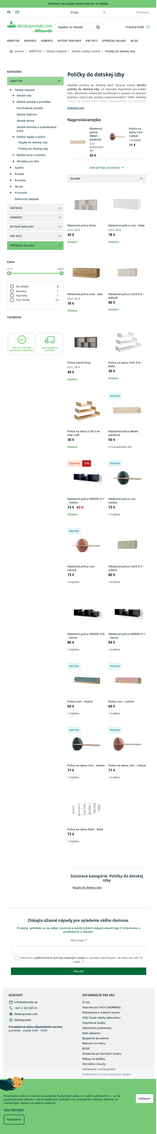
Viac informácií (14, 1109)
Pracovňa (21, 192)
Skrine (19, 186)
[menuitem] (13, 41)
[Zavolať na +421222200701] (11, 12)
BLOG (86, 1048)
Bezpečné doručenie (95, 1038)
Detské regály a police (31, 137)
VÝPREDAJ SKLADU (22, 245)
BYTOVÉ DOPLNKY (22, 226)
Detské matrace (27, 114)
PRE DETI (16, 236)
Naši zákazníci (91, 1033)
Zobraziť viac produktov (104, 167)
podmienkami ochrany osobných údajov (60, 957)
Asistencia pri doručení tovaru (101, 1053)
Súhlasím (144, 1098)
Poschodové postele (30, 108)
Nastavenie (14, 1119)
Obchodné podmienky (96, 1028)
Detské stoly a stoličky (31, 155)
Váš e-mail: (78, 940)
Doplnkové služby (93, 1023)
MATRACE (16, 208)
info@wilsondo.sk (26, 1002)
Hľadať (98, 27)
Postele (19, 174)
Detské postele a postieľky (34, 102)
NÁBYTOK (16, 81)
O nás (74, 12)
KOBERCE (16, 217)
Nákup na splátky (93, 1059)
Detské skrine (25, 120)
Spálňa (19, 167)
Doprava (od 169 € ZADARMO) (101, 1007)
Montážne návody (93, 1064)
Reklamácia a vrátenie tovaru (101, 1012)
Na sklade (37, 286)
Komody (20, 180)
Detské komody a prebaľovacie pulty (36, 128)
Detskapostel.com (26, 1014)
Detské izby (24, 95)
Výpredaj (37, 295)
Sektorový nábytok (27, 199)
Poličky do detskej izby (33, 148)
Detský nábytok (25, 90)
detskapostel (22, 1020)
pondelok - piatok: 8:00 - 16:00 (36, 1028)
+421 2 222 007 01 (25, 1008)
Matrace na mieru (93, 1043)
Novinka (37, 291)
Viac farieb (37, 300)
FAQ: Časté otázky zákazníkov (101, 1017)
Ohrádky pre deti (28, 161)
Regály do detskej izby (33, 142)
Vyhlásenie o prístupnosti (98, 1069)
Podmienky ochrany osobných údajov (106, 1074)
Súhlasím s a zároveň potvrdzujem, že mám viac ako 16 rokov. (80, 959)
